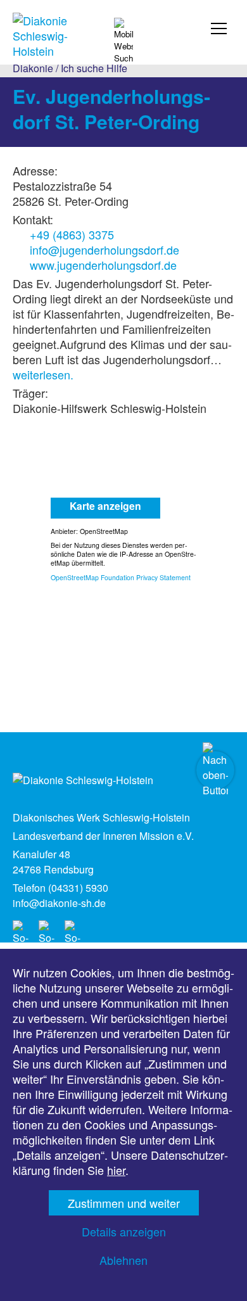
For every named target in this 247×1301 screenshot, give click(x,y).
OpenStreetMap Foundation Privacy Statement (121, 576)
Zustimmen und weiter (124, 1203)
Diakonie (33, 68)
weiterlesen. (43, 374)
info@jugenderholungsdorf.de (104, 249)
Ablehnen (123, 1260)
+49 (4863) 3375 (72, 234)
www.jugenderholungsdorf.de (103, 265)
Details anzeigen (124, 1231)
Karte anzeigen (105, 505)
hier (116, 1170)
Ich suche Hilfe (94, 68)
